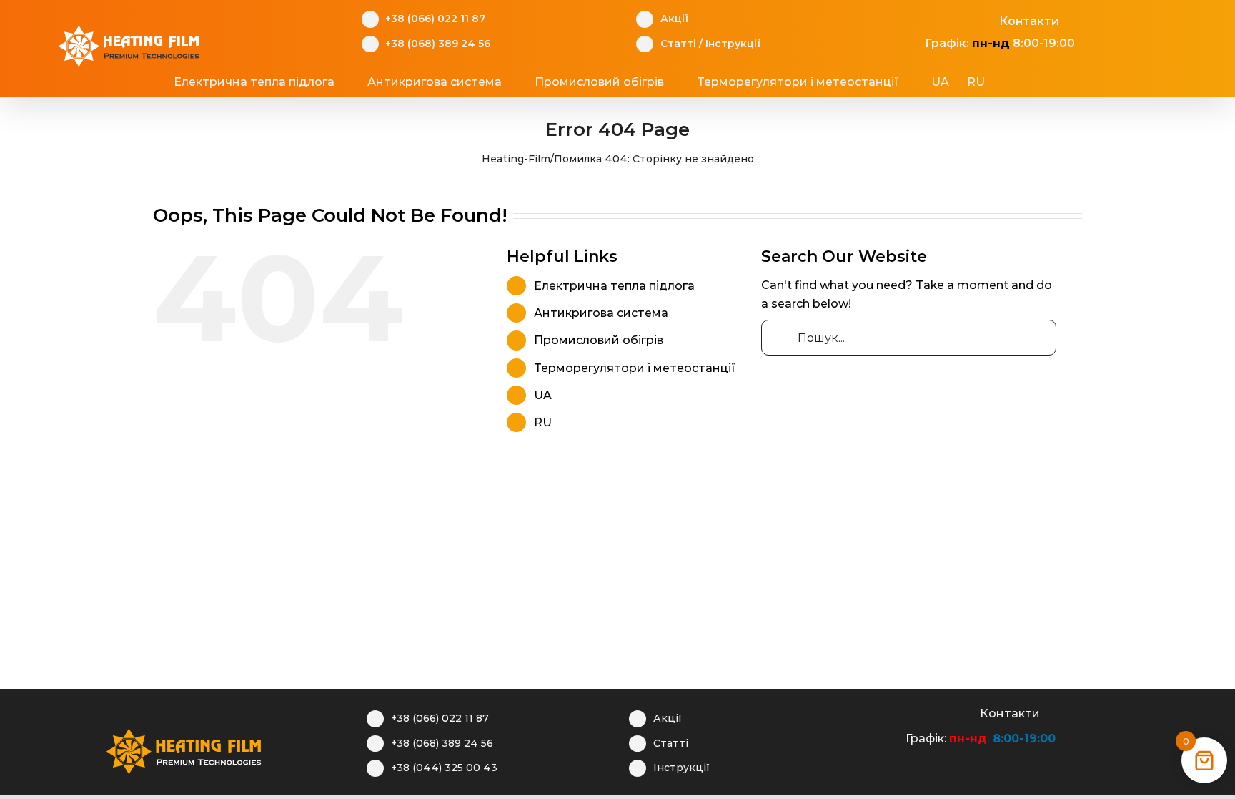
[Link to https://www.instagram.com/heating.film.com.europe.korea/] (939, 19)
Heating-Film (516, 158)
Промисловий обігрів (598, 340)
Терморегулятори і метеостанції (634, 368)
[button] (1040, 82)
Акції (674, 18)
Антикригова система (601, 313)
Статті (678, 43)
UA (543, 395)
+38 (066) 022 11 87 (435, 18)
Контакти (1029, 21)
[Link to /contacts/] (984, 19)
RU (543, 422)
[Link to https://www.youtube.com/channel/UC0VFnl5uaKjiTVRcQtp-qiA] (961, 19)
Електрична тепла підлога (614, 286)
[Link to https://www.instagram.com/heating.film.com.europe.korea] (920, 711)
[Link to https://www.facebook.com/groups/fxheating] (917, 19)
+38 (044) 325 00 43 (444, 767)
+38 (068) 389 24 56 (437, 43)
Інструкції (732, 43)
